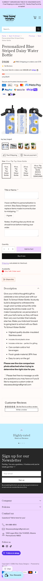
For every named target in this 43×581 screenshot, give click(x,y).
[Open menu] (39, 17)
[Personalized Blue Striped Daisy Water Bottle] (21, 119)
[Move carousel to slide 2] (20, 443)
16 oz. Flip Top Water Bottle (16, 171)
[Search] (38, 29)
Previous (32, 36)
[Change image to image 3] (20, 146)
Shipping (5, 263)
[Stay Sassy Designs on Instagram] (6, 546)
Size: (14, 161)
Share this (10, 279)
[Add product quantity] (13, 249)
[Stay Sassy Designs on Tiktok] (10, 546)
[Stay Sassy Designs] (9, 17)
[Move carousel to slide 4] (24, 443)
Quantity (5, 244)
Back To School (14, 36)
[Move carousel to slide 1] (18, 443)
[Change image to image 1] (5, 146)
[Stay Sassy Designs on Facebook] (3, 546)
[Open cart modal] (34, 17)
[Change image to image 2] (13, 146)
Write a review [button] (21, 410)
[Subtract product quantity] (4, 249)
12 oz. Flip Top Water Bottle (6, 171)
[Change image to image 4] (27, 146)
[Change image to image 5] (33, 146)
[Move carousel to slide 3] (22, 443)
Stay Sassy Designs (22, 564)
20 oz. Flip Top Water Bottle (26, 171)
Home (4, 36)
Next (39, 36)
